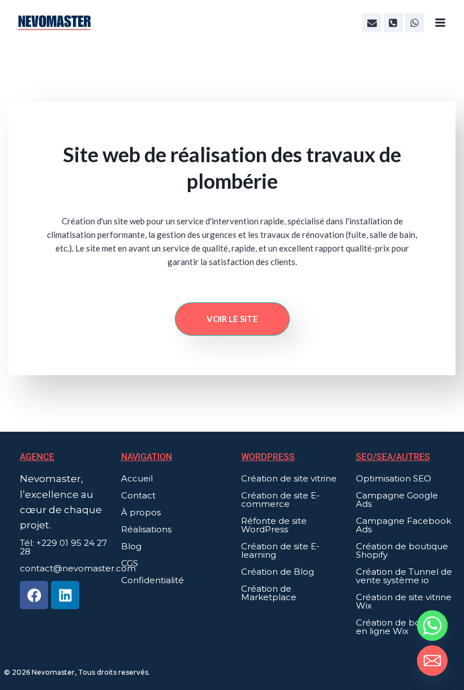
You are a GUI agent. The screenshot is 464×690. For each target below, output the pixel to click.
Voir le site (232, 319)
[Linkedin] (65, 595)
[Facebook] (34, 595)
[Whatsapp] (432, 625)
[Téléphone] (393, 22)
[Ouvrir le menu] (439, 22)
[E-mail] (371, 22)
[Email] (432, 660)
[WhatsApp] (414, 22)
